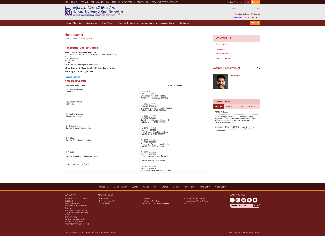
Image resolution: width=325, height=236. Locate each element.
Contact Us (184, 23)
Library (176, 187)
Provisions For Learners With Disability (155, 203)
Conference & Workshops (151, 201)
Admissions (255, 23)
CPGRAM (189, 203)
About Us (77, 23)
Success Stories (161, 187)
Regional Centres (72, 77)
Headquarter (221, 49)
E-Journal (145, 198)
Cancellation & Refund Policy (195, 198)
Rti (92, 2)
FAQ (108, 2)
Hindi (247, 2)
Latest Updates (243, 14)
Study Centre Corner (127, 23)
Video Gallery (220, 187)
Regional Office (222, 44)
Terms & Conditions (234, 233)
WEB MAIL (85, 2)
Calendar (257, 14)
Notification (189, 187)
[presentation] (257, 68)
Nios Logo (94, 11)
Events (135, 187)
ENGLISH (74, 2)
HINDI (67, 2)
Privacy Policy (248, 233)
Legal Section (103, 198)
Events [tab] (229, 106)
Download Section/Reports (165, 2)
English (256, 2)
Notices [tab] (218, 106)
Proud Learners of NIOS (107, 201)
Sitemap (257, 233)
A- (234, 2)
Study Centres (222, 54)
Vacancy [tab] (251, 106)
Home (68, 23)
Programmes (91, 23)
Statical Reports (104, 203)
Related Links (143, 2)
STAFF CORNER (128, 2)
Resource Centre (167, 23)
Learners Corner (148, 23)
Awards (146, 187)
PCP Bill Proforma (221, 112)
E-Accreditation (120, 187)
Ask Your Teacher (223, 58)
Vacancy (100, 2)
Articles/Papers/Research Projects (197, 201)
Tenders (116, 2)
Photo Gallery (204, 187)
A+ (242, 2)
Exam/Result (107, 23)
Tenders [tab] (239, 106)
